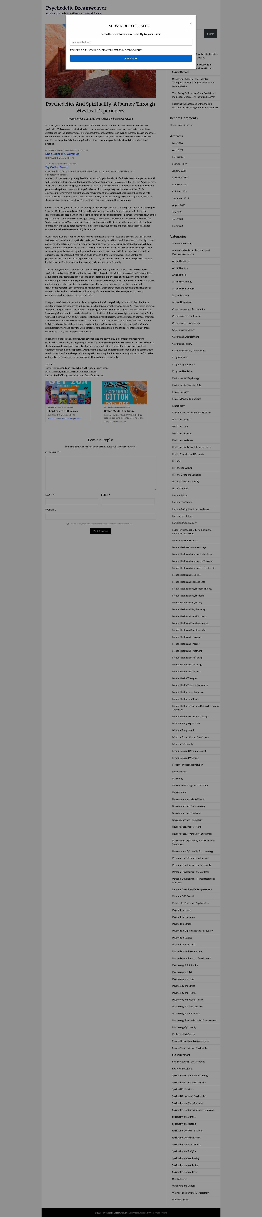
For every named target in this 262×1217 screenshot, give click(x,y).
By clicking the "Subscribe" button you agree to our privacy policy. (106, 50)
